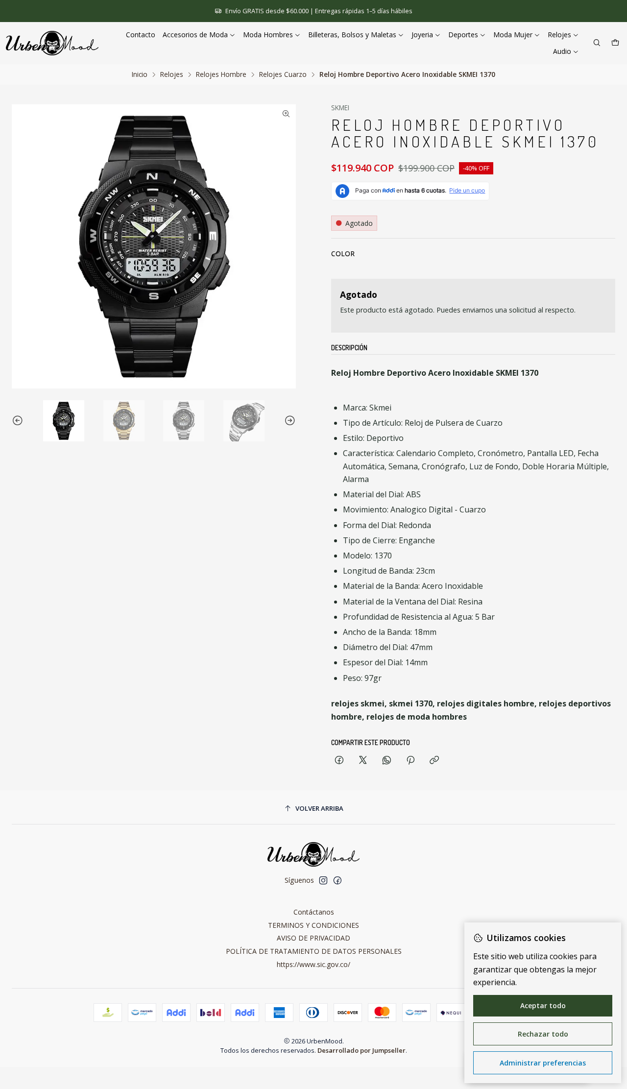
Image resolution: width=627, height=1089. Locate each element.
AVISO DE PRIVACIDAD (313, 938)
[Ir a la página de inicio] (52, 43)
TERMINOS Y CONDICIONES (313, 925)
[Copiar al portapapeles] (434, 760)
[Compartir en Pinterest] (410, 760)
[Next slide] (288, 420)
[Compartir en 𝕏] (363, 760)
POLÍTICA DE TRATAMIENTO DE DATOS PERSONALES (314, 951)
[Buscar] (597, 43)
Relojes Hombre (221, 74)
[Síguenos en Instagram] (323, 880)
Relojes (171, 74)
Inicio (139, 74)
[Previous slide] (19, 420)
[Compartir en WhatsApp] (387, 760)
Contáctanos (313, 912)
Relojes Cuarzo (283, 74)
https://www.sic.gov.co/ (313, 964)
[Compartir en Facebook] (339, 760)
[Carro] (615, 43)
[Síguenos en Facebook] (337, 880)
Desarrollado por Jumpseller (361, 1050)
